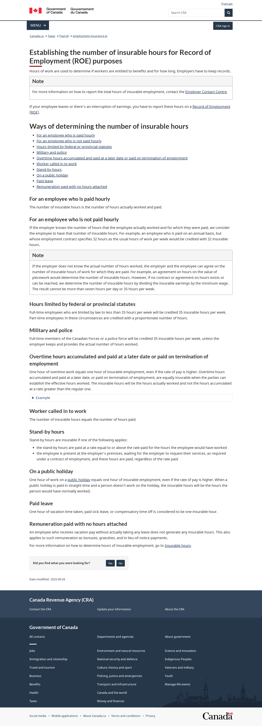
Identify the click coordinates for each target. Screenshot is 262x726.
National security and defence (117, 659)
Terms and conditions (125, 716)
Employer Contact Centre (206, 91)
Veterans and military (179, 667)
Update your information (114, 609)
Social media (37, 716)
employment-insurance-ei (90, 36)
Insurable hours (178, 545)
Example (43, 397)
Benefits (34, 684)
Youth (169, 676)
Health (33, 693)
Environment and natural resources (121, 651)
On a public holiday (52, 175)
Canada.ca (37, 36)
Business (35, 676)
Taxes (51, 36)
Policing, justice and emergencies (119, 676)
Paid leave (45, 180)
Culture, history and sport (114, 667)
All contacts (37, 637)
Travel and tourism (42, 667)
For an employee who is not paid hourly (69, 141)
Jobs (32, 651)
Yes (110, 563)
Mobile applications (65, 716)
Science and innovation (180, 651)
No (120, 563)
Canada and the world (112, 693)
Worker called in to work (57, 163)
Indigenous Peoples (178, 659)
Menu (36, 25)
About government (178, 637)
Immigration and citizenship (48, 659)
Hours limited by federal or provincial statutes (74, 146)
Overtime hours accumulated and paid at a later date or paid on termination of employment (112, 158)
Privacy (150, 716)
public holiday (79, 479)
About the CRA (174, 609)
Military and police (52, 152)
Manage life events (177, 684)
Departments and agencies (115, 637)
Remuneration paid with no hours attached (72, 186)
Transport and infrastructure (116, 684)
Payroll (64, 36)
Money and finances (110, 701)
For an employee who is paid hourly (66, 135)
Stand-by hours (49, 169)
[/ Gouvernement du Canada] (61, 11)
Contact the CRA (40, 609)
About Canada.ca (94, 716)
